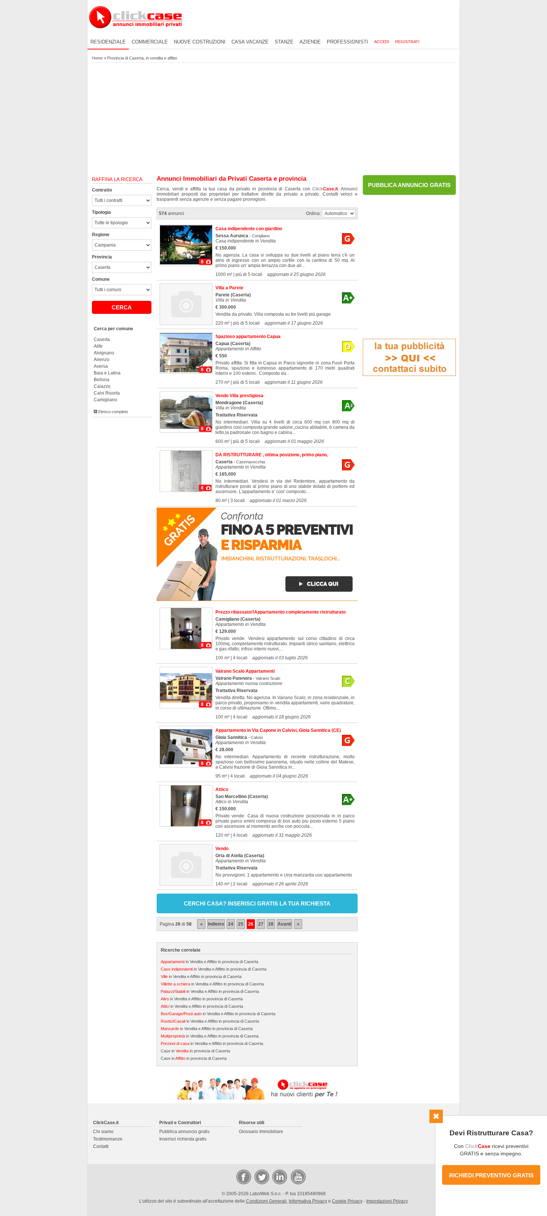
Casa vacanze (250, 42)
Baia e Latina (107, 373)
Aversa (101, 366)
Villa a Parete (229, 287)
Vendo (221, 848)
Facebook (243, 1176)
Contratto (102, 190)
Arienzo (101, 359)
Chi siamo (103, 1131)
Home (97, 58)
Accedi (381, 41)
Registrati (407, 41)
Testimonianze (107, 1139)
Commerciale (150, 42)
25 (240, 924)
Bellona (101, 379)
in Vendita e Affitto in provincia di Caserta (209, 961)
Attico (221, 789)
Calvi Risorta (107, 393)
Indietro (216, 924)
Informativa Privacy (308, 1201)
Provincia (102, 257)
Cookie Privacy (347, 1201)
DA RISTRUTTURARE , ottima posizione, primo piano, (271, 454)
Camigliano (105, 399)
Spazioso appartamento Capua (248, 336)
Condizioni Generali (266, 1201)
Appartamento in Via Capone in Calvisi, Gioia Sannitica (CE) (278, 730)
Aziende (310, 42)
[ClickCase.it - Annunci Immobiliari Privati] (135, 33)
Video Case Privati (297, 1176)
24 (230, 924)
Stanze (284, 42)
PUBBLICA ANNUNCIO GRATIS (409, 185)
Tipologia (101, 212)
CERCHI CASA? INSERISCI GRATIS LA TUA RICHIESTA (257, 903)
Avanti (284, 924)
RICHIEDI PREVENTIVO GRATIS (491, 1175)
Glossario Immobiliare (261, 1131)
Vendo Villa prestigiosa (239, 395)
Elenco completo (112, 411)
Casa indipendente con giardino (248, 228)
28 (271, 924)
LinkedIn (279, 1176)
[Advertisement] (273, 119)
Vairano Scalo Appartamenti (245, 671)
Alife (98, 346)
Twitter (261, 1176)
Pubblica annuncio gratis (184, 1131)
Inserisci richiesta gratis (183, 1139)
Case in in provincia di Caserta (195, 1051)
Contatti (101, 1146)
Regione (100, 234)
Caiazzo (102, 386)
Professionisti (347, 42)
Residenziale (108, 42)
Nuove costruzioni (199, 42)
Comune (101, 279)
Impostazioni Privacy (387, 1201)
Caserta (102, 339)
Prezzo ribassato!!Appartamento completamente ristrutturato (280, 612)
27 (260, 924)
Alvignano (104, 353)
